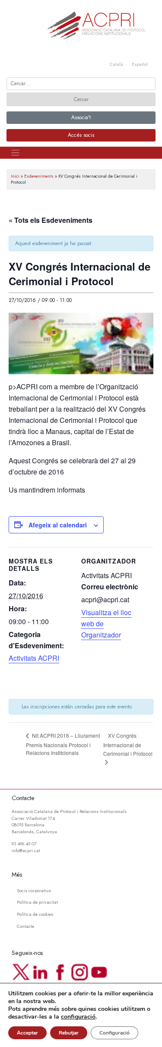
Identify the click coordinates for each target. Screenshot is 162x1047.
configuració (78, 1017)
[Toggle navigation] (15, 153)
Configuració (114, 1032)
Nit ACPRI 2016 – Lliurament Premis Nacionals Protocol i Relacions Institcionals (63, 744)
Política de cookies (35, 914)
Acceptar (27, 1032)
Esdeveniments (39, 176)
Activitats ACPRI (34, 658)
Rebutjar (69, 1032)
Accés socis (81, 135)
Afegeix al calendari (58, 524)
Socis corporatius (34, 890)
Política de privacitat (37, 902)
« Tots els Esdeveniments (50, 220)
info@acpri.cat (26, 850)
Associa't (81, 117)
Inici (15, 176)
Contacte (25, 926)
